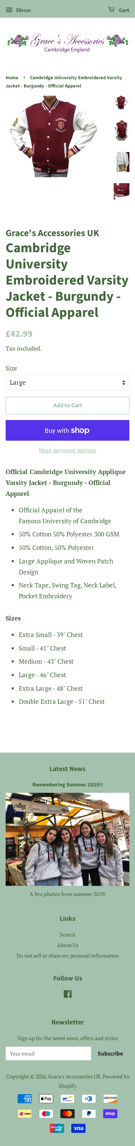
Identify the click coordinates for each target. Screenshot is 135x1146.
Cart (123, 10)
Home (12, 77)
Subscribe (110, 1054)
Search (67, 934)
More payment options (67, 450)
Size (11, 368)
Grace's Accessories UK (74, 1076)
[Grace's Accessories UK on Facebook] (67, 995)
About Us (67, 945)
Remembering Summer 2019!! (67, 785)
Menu (23, 10)
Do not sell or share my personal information (67, 955)
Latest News (68, 769)
